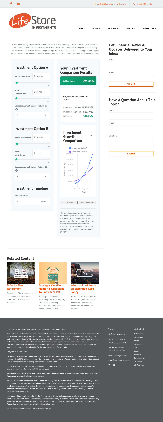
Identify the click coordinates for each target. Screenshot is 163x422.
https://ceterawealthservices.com (19, 391)
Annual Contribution (25, 92)
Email (111, 72)
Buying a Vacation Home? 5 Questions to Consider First (51, 288)
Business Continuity (43, 408)
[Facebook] (109, 365)
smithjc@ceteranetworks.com (111, 3)
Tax (135, 347)
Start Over (68, 202)
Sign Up (131, 84)
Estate (136, 341)
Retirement (138, 334)
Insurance (138, 344)
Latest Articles (139, 358)
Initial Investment (25, 76)
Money (137, 351)
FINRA (16, 359)
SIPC (21, 359)
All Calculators (139, 365)
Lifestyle (137, 354)
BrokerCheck (60, 329)
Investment (138, 337)
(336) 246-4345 (144, 3)
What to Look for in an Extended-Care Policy (83, 288)
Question (113, 135)
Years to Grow (21, 195)
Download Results (88, 202)
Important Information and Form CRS (21, 408)
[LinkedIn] (113, 365)
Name (111, 59)
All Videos (138, 361)
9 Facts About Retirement (16, 286)
